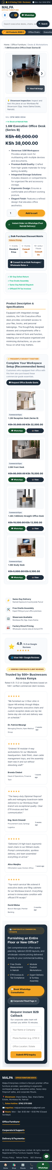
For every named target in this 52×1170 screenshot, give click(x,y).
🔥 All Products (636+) (13, 32)
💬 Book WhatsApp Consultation (20, 991)
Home (6, 44)
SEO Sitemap (36, 1157)
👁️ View (35, 431)
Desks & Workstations (38, 44)
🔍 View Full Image (35, 88)
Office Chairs (34, 32)
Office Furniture (18, 44)
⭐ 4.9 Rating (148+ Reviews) (18, 2)
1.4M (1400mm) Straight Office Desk (26, 516)
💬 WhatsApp (17, 431)
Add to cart (31, 213)
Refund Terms (22, 1157)
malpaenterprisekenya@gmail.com (29, 1107)
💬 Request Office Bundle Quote (23, 382)
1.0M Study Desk (16, 565)
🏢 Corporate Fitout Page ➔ (23, 1001)
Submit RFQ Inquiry (26, 1054)
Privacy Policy (8, 1157)
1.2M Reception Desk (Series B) (23, 418)
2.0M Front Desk (16, 467)
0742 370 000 (25, 1103)
